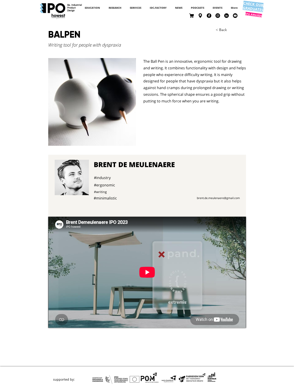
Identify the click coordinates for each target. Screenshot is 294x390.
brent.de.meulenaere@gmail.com (218, 198)
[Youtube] (235, 15)
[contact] (200, 15)
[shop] (191, 15)
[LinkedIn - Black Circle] (226, 15)
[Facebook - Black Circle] (209, 15)
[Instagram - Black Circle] (217, 15)
